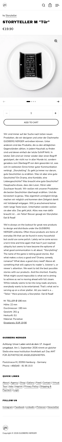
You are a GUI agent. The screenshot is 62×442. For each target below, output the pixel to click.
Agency (14, 382)
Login (16, 390)
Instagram (8, 407)
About (6, 382)
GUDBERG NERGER (28, 433)
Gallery (30, 382)
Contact (47, 382)
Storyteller (11, 15)
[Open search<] (43, 5)
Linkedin (30, 407)
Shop (22, 382)
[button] (58, 102)
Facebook (19, 407)
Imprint (18, 386)
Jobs (11, 386)
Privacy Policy (31, 386)
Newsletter (53, 407)
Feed (38, 382)
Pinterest (41, 407)
